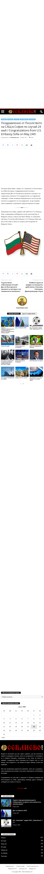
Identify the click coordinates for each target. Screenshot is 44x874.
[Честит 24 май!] (7, 340)
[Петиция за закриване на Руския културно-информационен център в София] (7, 355)
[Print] (31, 145)
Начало (3, 115)
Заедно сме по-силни (21, 377)
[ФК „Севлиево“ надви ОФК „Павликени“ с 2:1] (36, 322)
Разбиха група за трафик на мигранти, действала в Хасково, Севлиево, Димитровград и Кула (34, 287)
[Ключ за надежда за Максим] (36, 340)
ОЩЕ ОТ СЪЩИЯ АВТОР (28, 313)
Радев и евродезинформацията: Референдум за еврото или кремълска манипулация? (7, 330)
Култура (16, 119)
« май (3, 737)
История (14, 115)
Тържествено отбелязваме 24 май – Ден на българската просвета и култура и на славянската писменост (11, 287)
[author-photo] (22, 301)
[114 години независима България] (7, 372)
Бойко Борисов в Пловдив (20, 361)
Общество (4, 850)
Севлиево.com (14, 137)
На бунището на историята (19, 346)
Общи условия (20, 866)
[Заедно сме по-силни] (22, 372)
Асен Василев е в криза (36, 360)
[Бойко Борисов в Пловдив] (22, 355)
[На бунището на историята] (22, 340)
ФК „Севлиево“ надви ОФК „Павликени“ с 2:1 (36, 328)
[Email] (27, 145)
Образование (24, 119)
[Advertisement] (22, 31)
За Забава (4, 853)
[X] (12, 145)
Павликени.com (12, 868)
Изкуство (4, 844)
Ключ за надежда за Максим (35, 346)
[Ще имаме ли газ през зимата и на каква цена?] (36, 372)
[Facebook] (3, 145)
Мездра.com (32, 868)
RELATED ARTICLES (14, 313)
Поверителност (10, 866)
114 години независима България (7, 378)
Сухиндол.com (23, 868)
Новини (9, 115)
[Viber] (8, 145)
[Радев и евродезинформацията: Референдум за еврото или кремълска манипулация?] (7, 322)
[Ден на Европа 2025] (22, 322)
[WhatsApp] (22, 145)
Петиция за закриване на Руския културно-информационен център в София (7, 362)
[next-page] (23, 384)
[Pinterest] (17, 145)
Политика (32, 119)
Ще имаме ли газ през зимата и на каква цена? (36, 379)
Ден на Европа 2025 (20, 327)
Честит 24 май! (5, 346)
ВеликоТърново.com (32, 866)
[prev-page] (21, 384)
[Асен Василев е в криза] (36, 355)
